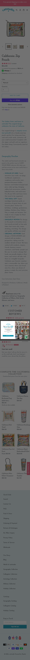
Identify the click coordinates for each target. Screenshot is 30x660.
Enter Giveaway (8, 335)
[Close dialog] (28, 321)
